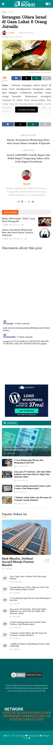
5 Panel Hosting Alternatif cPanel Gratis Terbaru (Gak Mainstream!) (32, 487)
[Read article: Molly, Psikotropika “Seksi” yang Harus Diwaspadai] (44, 221)
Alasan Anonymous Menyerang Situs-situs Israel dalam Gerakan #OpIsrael (17, 232)
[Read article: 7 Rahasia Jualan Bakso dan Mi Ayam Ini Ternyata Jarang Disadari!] (7, 500)
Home (4, 12)
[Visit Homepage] (25, 3)
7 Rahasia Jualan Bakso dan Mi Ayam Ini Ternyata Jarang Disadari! (32, 498)
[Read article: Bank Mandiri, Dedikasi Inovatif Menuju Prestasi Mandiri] (26, 537)
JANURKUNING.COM (34, 713)
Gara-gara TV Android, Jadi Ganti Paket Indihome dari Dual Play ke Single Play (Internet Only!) (32, 474)
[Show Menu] (3, 4)
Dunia (10, 12)
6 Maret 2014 (15, 225)
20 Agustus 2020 (21, 480)
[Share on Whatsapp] (36, 78)
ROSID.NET (10, 713)
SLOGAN (37, 719)
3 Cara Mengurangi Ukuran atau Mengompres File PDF (28, 461)
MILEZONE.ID (38, 716)
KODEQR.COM (19, 719)
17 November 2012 (17, 239)
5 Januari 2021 (10, 453)
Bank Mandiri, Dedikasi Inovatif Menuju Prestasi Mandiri (18, 562)
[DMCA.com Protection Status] (26, 675)
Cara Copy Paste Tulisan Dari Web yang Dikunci (28, 577)
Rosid (12, 33)
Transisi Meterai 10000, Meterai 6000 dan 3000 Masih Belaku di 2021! (26, 448)
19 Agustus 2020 (21, 492)
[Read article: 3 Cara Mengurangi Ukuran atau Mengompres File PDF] (7, 462)
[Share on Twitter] (26, 78)
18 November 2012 (26, 33)
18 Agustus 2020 (21, 504)
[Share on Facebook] (16, 78)
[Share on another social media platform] (46, 78)
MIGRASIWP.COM (15, 716)
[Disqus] (26, 284)
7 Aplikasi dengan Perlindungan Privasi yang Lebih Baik (30, 645)
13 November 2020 (21, 466)
